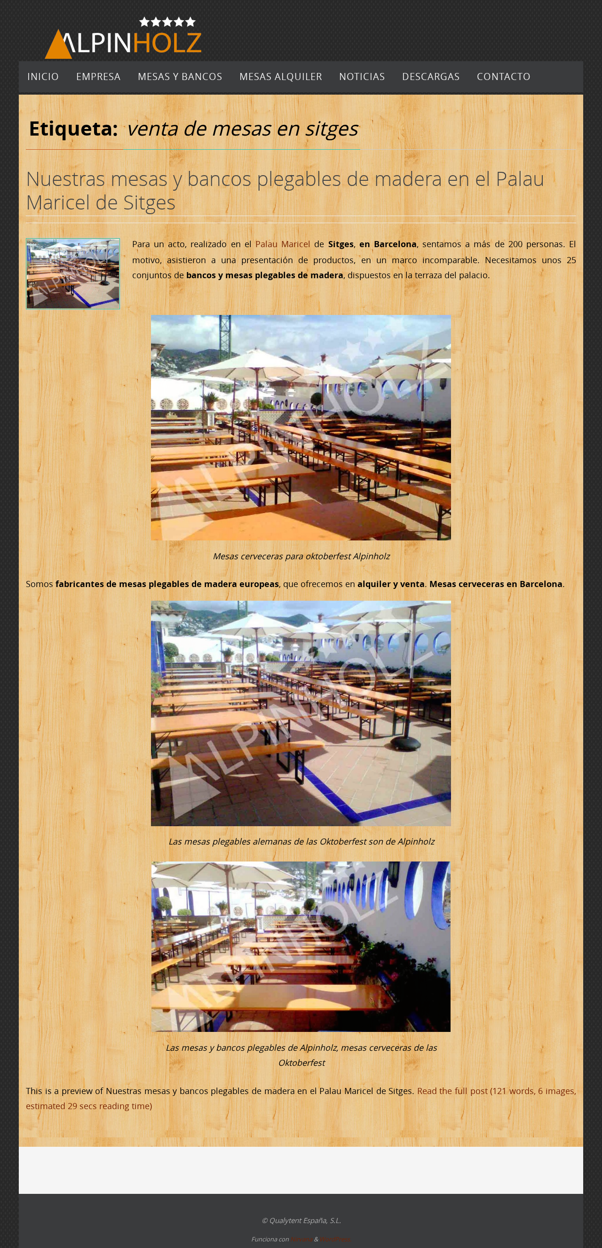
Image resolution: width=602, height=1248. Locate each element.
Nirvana (301, 1239)
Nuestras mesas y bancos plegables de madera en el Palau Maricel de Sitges (285, 190)
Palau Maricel (282, 244)
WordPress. (335, 1239)
